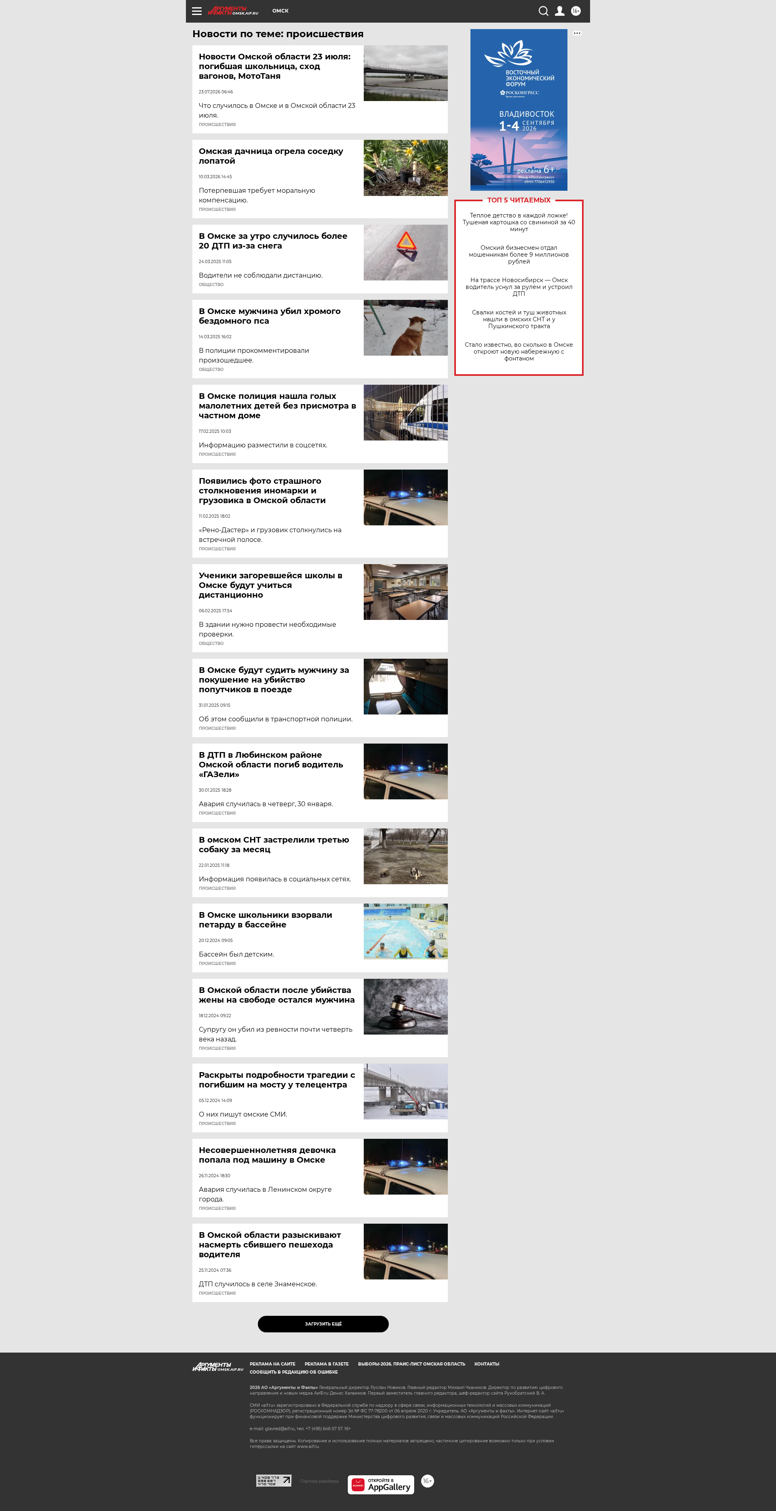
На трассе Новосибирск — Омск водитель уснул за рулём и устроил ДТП (519, 287)
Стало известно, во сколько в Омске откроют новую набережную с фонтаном (519, 351)
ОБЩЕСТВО (211, 285)
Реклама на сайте (272, 1364)
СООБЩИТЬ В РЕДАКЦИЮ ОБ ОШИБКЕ (294, 1372)
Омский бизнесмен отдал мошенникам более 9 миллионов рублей (519, 254)
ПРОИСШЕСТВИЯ (217, 125)
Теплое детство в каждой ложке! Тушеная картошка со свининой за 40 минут (519, 222)
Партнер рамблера (319, 1481)
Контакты (486, 1364)
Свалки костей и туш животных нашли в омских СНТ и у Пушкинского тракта (519, 319)
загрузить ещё (323, 1324)
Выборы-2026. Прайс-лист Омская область (411, 1364)
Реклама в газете (327, 1364)
